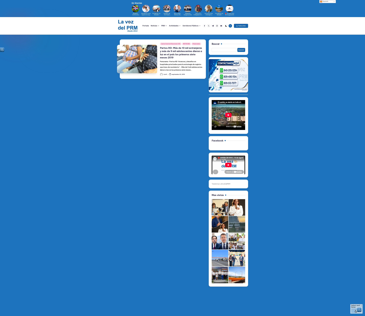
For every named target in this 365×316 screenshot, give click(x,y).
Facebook (217, 140)
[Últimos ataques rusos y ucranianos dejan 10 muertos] (237, 224)
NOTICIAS (186, 44)
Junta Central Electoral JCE (170, 44)
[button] (241, 26)
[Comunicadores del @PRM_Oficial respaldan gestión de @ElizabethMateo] (237, 207)
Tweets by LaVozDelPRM (221, 184)
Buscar (216, 43)
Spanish (325, 1)
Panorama (196, 44)
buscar (241, 50)
